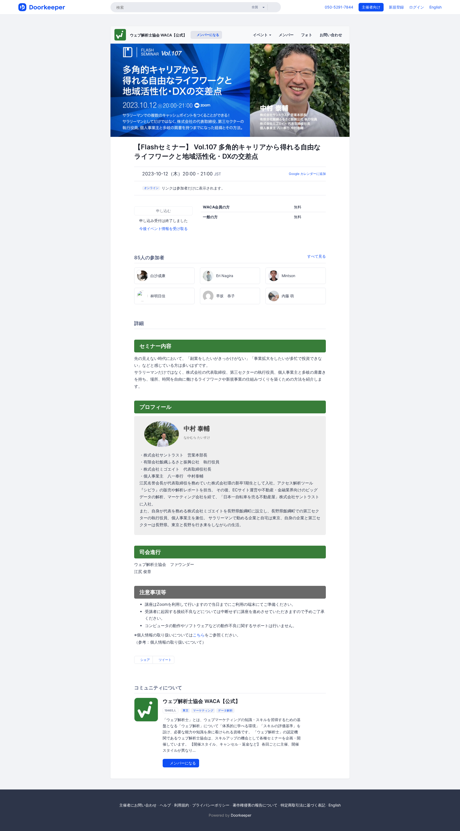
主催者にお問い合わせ (138, 805)
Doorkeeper (241, 815)
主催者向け (371, 7)
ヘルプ (165, 805)
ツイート (164, 660)
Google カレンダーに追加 (307, 174)
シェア (144, 660)
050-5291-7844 (339, 7)
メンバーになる (207, 35)
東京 (185, 710)
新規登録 (396, 7)
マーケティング (203, 710)
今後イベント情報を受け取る (163, 228)
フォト (306, 34)
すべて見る (316, 256)
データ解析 (225, 710)
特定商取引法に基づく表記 (303, 805)
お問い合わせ (331, 34)
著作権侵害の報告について (255, 805)
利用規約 (181, 805)
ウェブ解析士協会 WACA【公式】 (158, 35)
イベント (261, 34)
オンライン (151, 188)
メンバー (286, 34)
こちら (199, 634)
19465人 (170, 710)
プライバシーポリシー (210, 805)
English (435, 7)
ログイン (416, 7)
